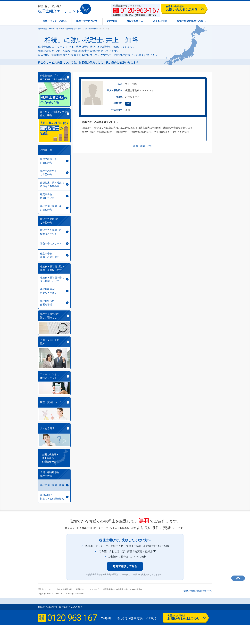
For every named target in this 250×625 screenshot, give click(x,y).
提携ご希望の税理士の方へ (191, 21)
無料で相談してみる (125, 566)
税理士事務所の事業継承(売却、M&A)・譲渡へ (122, 589)
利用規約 (80, 589)
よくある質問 (160, 21)
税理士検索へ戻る (142, 146)
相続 (128, 103)
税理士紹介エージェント (59, 9)
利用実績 (112, 21)
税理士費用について (87, 21)
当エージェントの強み (54, 21)
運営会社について (45, 589)
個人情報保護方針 (64, 589)
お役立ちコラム (135, 21)
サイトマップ (93, 589)
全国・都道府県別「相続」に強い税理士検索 (79, 29)
